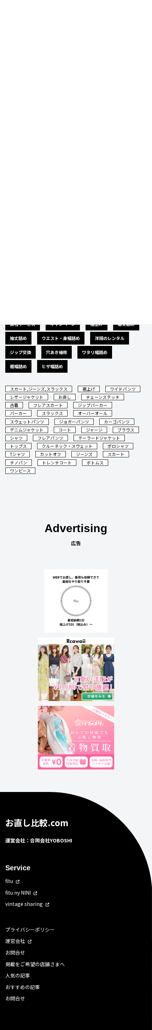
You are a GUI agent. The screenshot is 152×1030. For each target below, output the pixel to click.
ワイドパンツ (123, 389)
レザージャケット (26, 397)
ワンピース (20, 471)
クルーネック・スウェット (67, 446)
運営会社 (15, 941)
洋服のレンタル (109, 338)
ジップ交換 (20, 352)
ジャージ (94, 430)
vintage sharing (24, 903)
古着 (14, 405)
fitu (9, 880)
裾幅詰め (18, 366)
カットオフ (50, 454)
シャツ (16, 438)
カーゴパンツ (117, 422)
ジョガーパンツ (74, 422)
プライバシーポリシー (30, 929)
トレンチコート (57, 462)
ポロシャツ (118, 446)
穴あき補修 (56, 352)
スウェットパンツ (27, 422)
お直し (64, 397)
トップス (18, 446)
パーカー (18, 413)
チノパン (18, 462)
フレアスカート (48, 405)
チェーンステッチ (102, 397)
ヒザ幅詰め (52, 366)
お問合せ (15, 952)
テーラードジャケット (99, 438)
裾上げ (88, 389)
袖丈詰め (18, 338)
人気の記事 (17, 975)
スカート (115, 454)
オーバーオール (92, 413)
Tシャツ (17, 454)
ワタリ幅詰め (94, 352)
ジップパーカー (92, 405)
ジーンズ (84, 454)
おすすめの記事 (22, 987)
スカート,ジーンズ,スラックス (39, 389)
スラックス (52, 413)
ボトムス (95, 462)
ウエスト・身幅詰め (61, 338)
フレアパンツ (50, 438)
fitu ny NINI (18, 892)
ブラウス (125, 430)
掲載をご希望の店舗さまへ (35, 964)
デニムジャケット (26, 430)
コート (64, 430)
